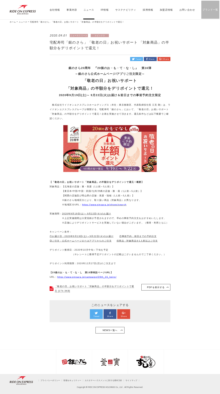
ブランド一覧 (210, 9)
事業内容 (72, 10)
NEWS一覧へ (110, 330)
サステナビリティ (125, 10)
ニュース (89, 10)
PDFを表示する (156, 287)
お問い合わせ (187, 10)
